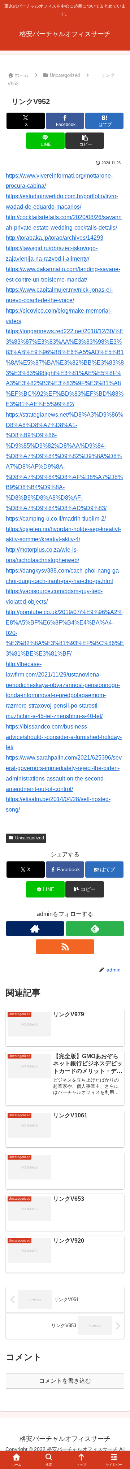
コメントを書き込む (65, 1381)
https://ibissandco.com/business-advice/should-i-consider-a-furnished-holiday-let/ (64, 737)
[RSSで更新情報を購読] (65, 946)
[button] (84, 140)
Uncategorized (29, 837)
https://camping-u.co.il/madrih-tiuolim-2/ (56, 519)
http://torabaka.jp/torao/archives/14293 (54, 238)
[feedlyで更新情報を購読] (95, 928)
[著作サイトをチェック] (35, 928)
